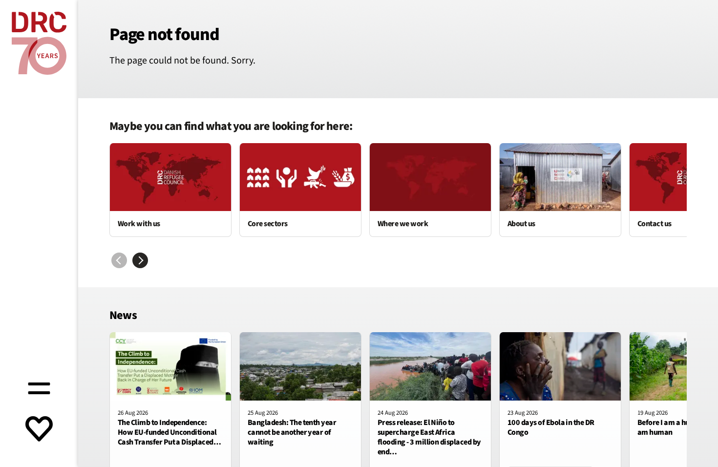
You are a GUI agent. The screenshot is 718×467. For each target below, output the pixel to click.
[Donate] (39, 430)
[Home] (39, 43)
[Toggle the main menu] (39, 387)
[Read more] (170, 190)
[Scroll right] (140, 260)
